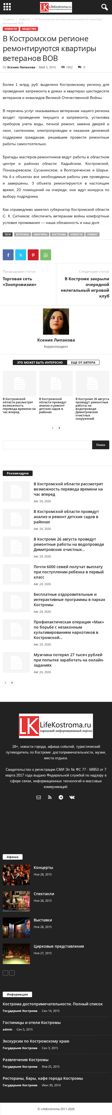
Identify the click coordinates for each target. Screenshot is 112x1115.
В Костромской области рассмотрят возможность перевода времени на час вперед (19, 405)
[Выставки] (16, 927)
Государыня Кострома (20, 1011)
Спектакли (44, 893)
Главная (8, 19)
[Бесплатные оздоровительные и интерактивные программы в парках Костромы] (16, 602)
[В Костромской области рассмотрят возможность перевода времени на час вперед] (19, 383)
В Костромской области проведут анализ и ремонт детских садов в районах (53, 405)
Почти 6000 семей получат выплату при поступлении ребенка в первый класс (69, 572)
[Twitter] (20, 254)
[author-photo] (56, 321)
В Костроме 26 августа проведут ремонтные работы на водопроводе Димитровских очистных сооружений (92, 409)
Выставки (43, 920)
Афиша (12, 857)
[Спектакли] (16, 901)
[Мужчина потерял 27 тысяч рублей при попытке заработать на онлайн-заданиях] (16, 662)
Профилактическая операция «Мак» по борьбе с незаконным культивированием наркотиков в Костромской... (69, 629)
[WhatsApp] (45, 254)
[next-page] (59, 428)
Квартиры (40, 234)
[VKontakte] (73, 798)
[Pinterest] (33, 254)
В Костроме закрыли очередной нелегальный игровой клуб (85, 287)
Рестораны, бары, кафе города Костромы (43, 1078)
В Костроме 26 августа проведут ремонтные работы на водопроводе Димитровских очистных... (69, 544)
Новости (24, 19)
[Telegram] (62, 798)
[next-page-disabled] (12, 973)
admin (7, 1029)
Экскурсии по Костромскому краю (36, 1041)
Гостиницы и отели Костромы (32, 1022)
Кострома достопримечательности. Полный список (53, 1003)
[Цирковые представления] (16, 954)
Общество (29, 29)
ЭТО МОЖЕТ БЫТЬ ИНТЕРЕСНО (40, 362)
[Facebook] (8, 254)
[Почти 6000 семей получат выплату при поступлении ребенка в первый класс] (16, 574)
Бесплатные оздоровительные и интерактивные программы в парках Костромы (69, 599)
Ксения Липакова (21, 67)
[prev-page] (52, 428)
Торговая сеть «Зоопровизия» (19, 281)
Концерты (43, 867)
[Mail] (39, 798)
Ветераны (22, 234)
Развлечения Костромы (25, 1059)
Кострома (59, 234)
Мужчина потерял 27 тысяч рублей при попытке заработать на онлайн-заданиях (69, 660)
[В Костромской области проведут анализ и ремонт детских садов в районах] (56, 383)
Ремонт (92, 234)
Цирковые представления (59, 946)
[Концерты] (16, 875)
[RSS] (51, 798)
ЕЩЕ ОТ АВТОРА (83, 362)
